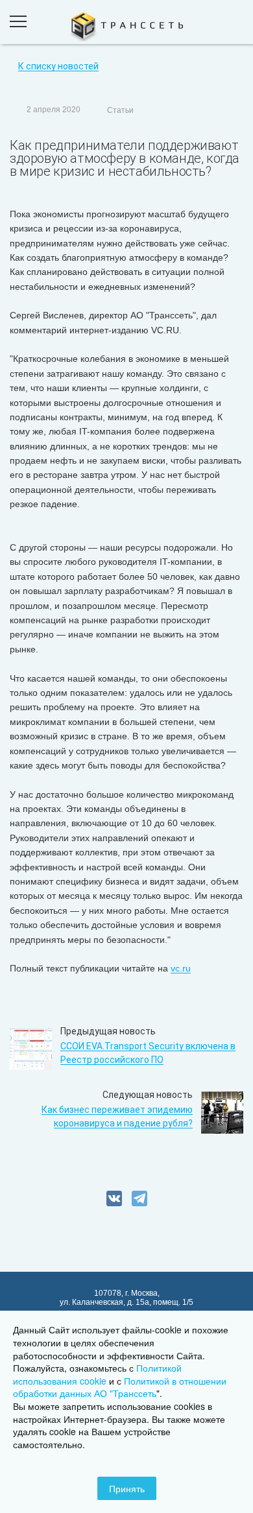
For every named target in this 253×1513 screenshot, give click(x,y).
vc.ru (181, 968)
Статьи (120, 110)
